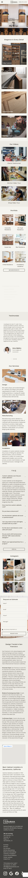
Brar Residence (20, 247)
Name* (5, 603)
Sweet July (7, 247)
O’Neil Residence (8, 264)
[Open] (8, 564)
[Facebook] (17, 873)
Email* (4, 609)
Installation (6, 448)
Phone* (5, 615)
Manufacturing (7, 415)
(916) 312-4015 (23, 2)
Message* (5, 621)
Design (4, 385)
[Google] (11, 873)
